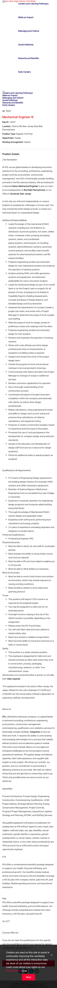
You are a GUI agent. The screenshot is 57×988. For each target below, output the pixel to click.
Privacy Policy (13, 971)
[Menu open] (3, 91)
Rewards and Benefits (28, 58)
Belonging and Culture (28, 31)
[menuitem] (28, 93)
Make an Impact (25, 17)
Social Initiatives (25, 44)
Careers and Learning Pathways (33, 3)
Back (8, 110)
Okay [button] (28, 977)
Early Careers (24, 72)
